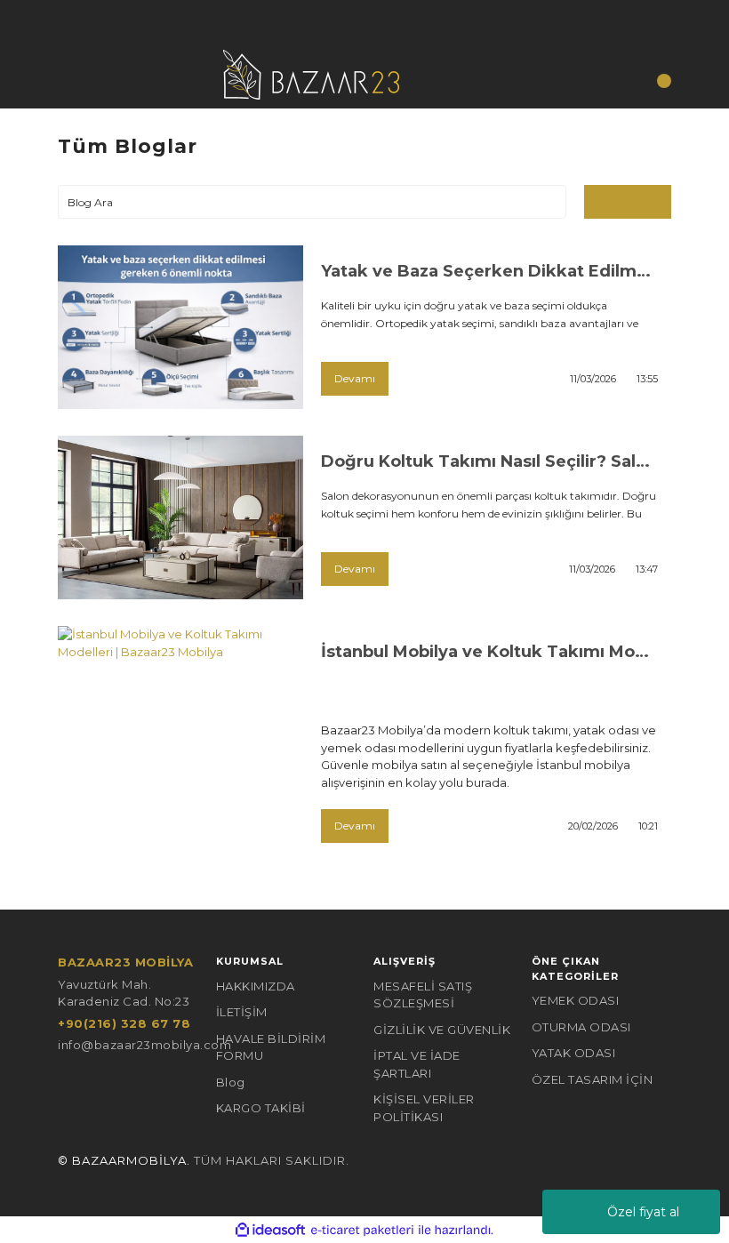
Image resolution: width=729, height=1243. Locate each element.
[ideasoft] (270, 1230)
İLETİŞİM (242, 1012)
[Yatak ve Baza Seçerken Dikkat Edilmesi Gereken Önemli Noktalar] (180, 327)
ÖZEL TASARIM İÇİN (592, 1079)
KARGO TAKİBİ (261, 1108)
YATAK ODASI (574, 1053)
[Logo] (311, 73)
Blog (230, 1082)
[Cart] (653, 87)
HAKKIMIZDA (255, 986)
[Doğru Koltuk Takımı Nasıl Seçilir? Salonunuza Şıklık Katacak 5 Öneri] (180, 517)
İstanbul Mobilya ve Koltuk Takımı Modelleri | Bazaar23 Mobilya (489, 652)
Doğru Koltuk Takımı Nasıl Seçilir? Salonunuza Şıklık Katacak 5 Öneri (489, 461)
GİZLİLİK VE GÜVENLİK (441, 1029)
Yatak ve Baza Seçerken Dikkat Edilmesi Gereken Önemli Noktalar (489, 271)
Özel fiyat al (643, 1212)
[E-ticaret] (362, 1230)
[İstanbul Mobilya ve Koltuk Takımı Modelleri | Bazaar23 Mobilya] (180, 708)
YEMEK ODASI (576, 1000)
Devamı (354, 378)
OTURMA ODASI (581, 1027)
